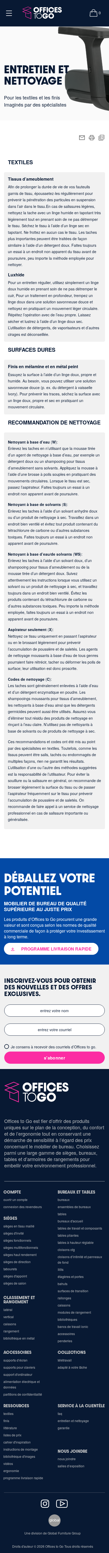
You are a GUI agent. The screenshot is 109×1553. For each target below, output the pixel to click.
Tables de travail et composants (80, 1228)
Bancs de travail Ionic (73, 1326)
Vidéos (8, 1463)
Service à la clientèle (81, 1405)
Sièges (10, 1218)
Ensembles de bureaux (74, 1206)
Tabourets (10, 1269)
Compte (12, 1192)
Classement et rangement (19, 1299)
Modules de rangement (74, 1312)
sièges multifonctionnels (20, 1247)
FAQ (60, 1413)
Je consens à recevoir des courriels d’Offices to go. (53, 1046)
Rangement (11, 1331)
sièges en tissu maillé (18, 1226)
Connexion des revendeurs (22, 1206)
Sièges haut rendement (20, 1254)
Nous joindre (72, 1451)
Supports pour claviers (19, 1367)
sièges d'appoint (15, 1276)
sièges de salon (14, 1283)
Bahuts (62, 1283)
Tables (62, 1214)
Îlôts (60, 1269)
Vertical (8, 1316)
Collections (72, 1352)
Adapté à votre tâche (72, 1367)
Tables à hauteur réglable (76, 1242)
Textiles (8, 1413)
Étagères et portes (71, 1276)
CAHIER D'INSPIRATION (17, 1442)
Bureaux (64, 1199)
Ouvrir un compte (15, 1199)
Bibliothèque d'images (19, 1456)
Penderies (65, 1341)
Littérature (10, 1428)
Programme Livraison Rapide (23, 1478)
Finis (6, 1420)
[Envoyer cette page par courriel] (81, 137)
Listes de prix (12, 1435)
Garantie (64, 1428)
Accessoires (66, 1333)
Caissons (64, 1305)
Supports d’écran (15, 1360)
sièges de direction (17, 1261)
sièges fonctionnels (17, 1240)
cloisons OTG (66, 1249)
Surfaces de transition (73, 1291)
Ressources (16, 1405)
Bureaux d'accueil (70, 1221)
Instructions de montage (20, 1449)
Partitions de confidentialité (22, 1394)
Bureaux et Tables (76, 1192)
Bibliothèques (67, 1319)
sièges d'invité (13, 1233)
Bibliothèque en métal (19, 1338)
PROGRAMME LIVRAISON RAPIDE (56, 949)
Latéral (7, 1309)
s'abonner (54, 1058)
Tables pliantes (68, 1235)
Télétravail (65, 1360)
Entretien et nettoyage (73, 1420)
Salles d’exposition (71, 1466)
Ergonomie (11, 1470)
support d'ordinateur (17, 1374)
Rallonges (64, 1298)
